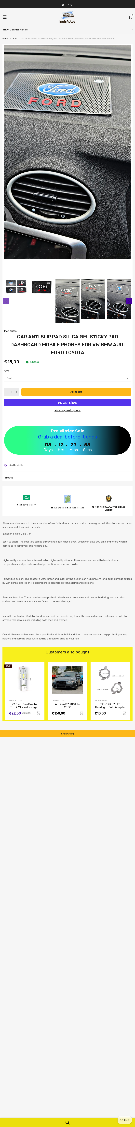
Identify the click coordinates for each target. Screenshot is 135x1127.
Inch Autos (10, 331)
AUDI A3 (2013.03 (110, 704)
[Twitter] (71, 5)
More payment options (67, 410)
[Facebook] (68, 5)
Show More (67, 733)
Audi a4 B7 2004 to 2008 (24, 706)
